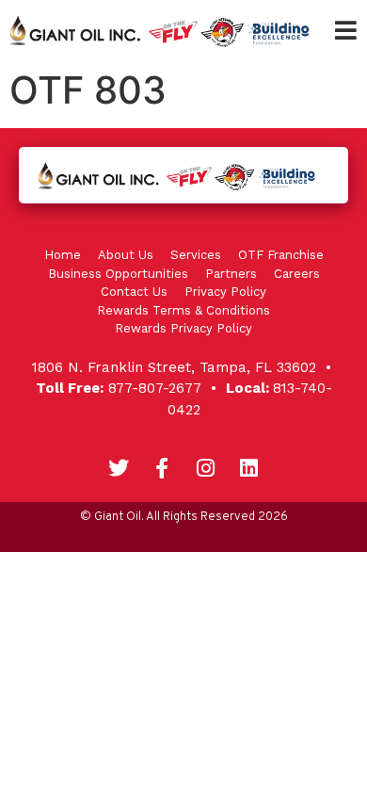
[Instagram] (205, 468)
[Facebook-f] (162, 468)
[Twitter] (118, 468)
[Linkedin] (248, 468)
